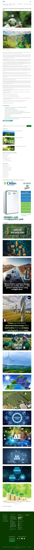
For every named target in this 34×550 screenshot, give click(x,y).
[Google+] (19, 538)
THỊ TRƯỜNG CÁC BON (6, 159)
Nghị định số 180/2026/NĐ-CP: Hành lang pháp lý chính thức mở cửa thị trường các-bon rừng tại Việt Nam (18, 117)
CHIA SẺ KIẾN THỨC (5, 175)
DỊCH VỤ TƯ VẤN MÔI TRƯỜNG (7, 160)
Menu (30, 1)
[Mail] (26, 538)
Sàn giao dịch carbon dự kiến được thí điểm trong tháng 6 (12, 118)
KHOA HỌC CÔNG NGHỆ (6, 154)
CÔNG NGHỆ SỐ (5, 156)
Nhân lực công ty (5, 517)
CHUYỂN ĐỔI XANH (5, 171)
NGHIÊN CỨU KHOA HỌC (6, 165)
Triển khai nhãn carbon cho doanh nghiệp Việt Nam (11, 109)
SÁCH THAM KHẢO (5, 177)
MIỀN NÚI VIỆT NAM (5, 166)
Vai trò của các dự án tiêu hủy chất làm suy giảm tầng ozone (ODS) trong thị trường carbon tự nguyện (17, 112)
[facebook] (17, 538)
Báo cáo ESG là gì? (7, 116)
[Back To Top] (17, 545)
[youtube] (22, 538)
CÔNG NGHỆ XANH (5, 155)
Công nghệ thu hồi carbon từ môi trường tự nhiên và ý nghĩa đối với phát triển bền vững (16, 107)
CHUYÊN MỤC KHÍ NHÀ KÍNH (7, 158)
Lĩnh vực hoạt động (5, 521)
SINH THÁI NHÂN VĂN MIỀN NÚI (7, 167)
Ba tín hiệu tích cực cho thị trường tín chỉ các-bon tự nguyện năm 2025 (13, 113)
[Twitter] (24, 538)
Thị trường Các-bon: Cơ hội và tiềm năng (10, 108)
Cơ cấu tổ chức (5, 518)
